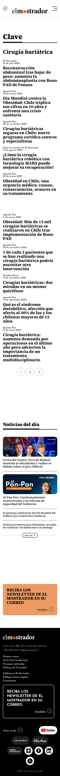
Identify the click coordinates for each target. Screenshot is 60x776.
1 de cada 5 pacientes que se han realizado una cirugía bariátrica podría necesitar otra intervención (28, 260)
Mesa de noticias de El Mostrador (21, 147)
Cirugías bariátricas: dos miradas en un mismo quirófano (28, 287)
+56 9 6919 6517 (10, 649)
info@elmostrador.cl (29, 649)
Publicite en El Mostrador (16, 673)
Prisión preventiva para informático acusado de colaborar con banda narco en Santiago (29, 526)
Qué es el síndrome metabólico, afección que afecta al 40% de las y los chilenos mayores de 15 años (28, 313)
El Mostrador (10, 60)
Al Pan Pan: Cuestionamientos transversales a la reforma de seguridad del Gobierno (24, 500)
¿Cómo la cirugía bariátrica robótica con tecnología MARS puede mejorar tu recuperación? (28, 161)
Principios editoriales (13, 663)
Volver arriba (9, 730)
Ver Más (29, 535)
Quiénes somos (11, 656)
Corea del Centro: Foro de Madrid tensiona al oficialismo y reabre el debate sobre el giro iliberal (27, 463)
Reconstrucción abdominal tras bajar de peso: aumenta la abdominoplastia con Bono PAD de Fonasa (30, 76)
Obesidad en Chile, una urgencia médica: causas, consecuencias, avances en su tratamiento (29, 187)
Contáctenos (9, 680)
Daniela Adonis (11, 275)
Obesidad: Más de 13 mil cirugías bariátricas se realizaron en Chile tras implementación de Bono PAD (28, 230)
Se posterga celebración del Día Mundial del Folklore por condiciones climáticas (29, 514)
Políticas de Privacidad (15, 667)
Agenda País (9, 91)
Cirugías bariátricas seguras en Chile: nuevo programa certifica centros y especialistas (30, 135)
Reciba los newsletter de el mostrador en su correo (27, 596)
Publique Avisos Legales (15, 676)
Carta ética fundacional (15, 659)
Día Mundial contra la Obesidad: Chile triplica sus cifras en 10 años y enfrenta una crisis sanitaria (27, 106)
